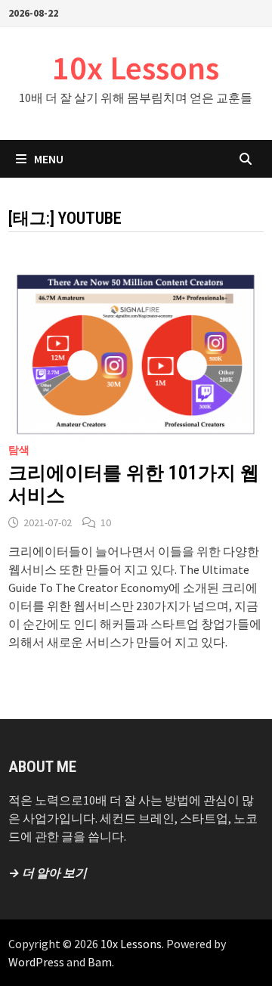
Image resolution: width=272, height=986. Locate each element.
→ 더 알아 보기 (47, 872)
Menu (48, 158)
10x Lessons (135, 67)
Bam (100, 961)
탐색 (18, 450)
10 (105, 522)
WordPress (36, 961)
